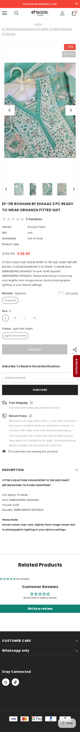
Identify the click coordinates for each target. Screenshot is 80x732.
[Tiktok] (15, 682)
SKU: (5, 232)
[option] (40, 110)
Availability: (9, 238)
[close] (76, 4)
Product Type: (10, 244)
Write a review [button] (40, 608)
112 (9, 451)
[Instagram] (5, 682)
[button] (8, 579)
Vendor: (7, 227)
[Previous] (9, 110)
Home (38, 24)
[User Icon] (62, 13)
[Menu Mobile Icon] (4, 13)
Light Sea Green (15, 335)
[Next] (70, 110)
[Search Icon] (20, 13)
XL (34, 318)
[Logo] (40, 13)
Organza (10, 300)
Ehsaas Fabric (37, 227)
